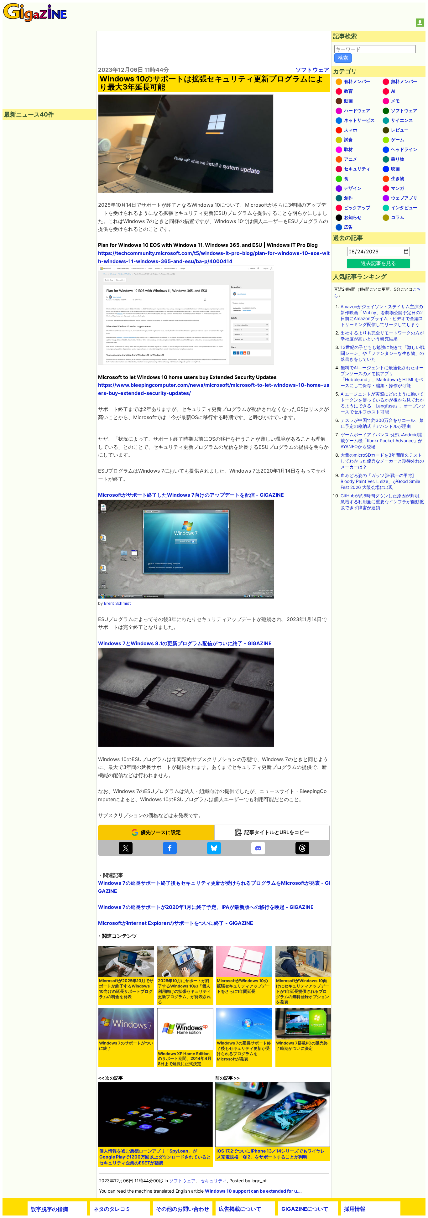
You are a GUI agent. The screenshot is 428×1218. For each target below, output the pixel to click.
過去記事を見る (378, 263)
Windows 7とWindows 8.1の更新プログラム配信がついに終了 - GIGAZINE (185, 643)
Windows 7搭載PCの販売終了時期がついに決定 (302, 1046)
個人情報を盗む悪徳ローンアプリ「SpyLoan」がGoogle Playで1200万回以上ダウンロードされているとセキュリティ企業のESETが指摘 (155, 1156)
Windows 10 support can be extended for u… (252, 1191)
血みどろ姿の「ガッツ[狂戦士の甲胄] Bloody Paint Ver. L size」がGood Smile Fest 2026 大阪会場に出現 (380, 481)
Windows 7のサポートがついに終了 (126, 1046)
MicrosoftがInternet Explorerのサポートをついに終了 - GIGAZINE (175, 923)
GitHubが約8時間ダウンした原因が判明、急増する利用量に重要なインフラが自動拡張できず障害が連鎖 (382, 501)
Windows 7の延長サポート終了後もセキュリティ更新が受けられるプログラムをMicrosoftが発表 (244, 1051)
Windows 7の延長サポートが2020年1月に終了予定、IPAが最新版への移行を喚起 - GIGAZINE (206, 907)
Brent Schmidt (117, 603)
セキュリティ (214, 1180)
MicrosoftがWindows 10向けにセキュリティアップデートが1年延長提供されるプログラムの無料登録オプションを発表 (302, 991)
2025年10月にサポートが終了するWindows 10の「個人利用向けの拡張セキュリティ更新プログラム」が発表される (184, 991)
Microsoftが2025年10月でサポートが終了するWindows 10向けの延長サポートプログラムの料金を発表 (126, 988)
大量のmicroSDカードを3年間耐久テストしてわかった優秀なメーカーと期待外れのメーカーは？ (382, 460)
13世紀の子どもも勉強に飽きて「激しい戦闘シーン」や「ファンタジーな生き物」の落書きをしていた (383, 353)
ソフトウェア (312, 69)
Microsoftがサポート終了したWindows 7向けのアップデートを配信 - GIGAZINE (191, 495)
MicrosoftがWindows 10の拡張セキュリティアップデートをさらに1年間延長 (243, 986)
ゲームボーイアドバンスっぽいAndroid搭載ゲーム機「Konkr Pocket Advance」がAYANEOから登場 (381, 440)
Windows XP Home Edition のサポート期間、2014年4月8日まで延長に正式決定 (184, 1058)
